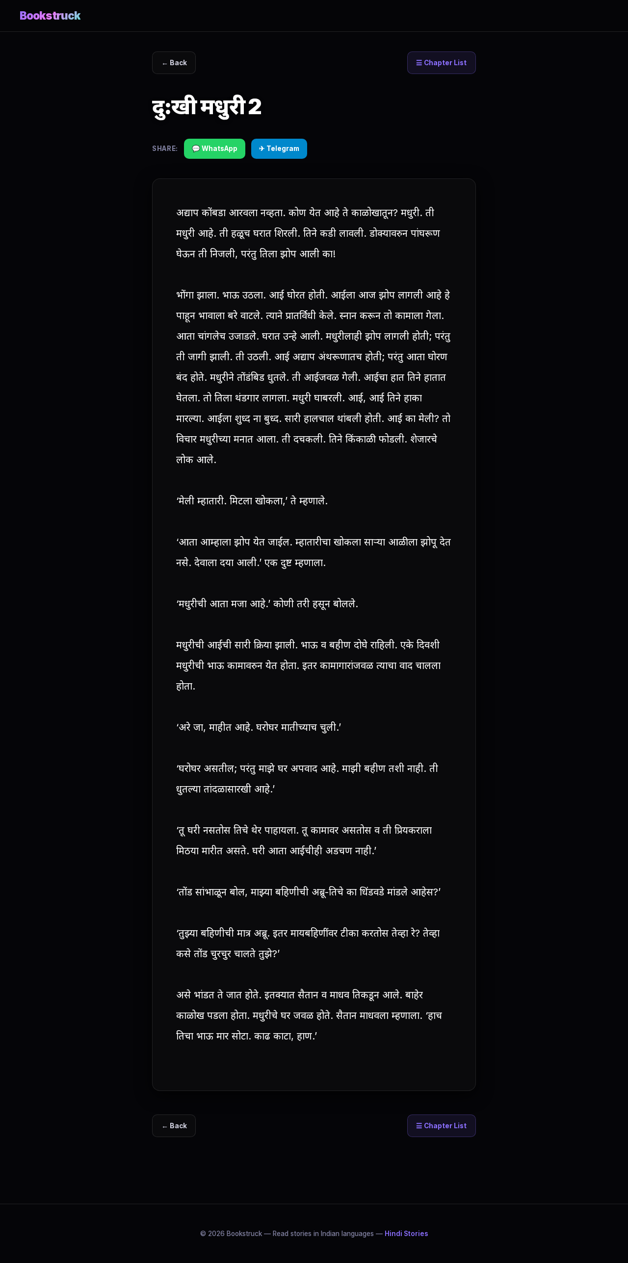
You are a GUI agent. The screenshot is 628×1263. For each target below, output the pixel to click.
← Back (174, 63)
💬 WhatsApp (214, 148)
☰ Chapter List (441, 63)
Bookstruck (50, 15)
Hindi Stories (406, 1234)
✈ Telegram (279, 148)
